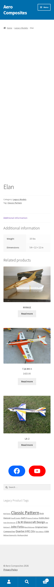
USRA (46, 531)
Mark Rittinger (29, 527)
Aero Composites (15, 10)
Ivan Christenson (9, 523)
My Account (9, 582)
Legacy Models (21, 28)
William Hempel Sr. (10, 535)
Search (27, 582)
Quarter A (21, 531)
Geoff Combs (16, 518)
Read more (27, 313)
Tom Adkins (39, 532)
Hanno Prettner (32, 518)
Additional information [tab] (15, 217)
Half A (24, 518)
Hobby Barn (44, 518)
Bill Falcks (7, 514)
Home (9, 28)
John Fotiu (17, 527)
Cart (41, 579)
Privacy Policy (10, 569)
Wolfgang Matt (22, 535)
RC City (31, 531)
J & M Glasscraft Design (30, 522)
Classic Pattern (15, 203)
